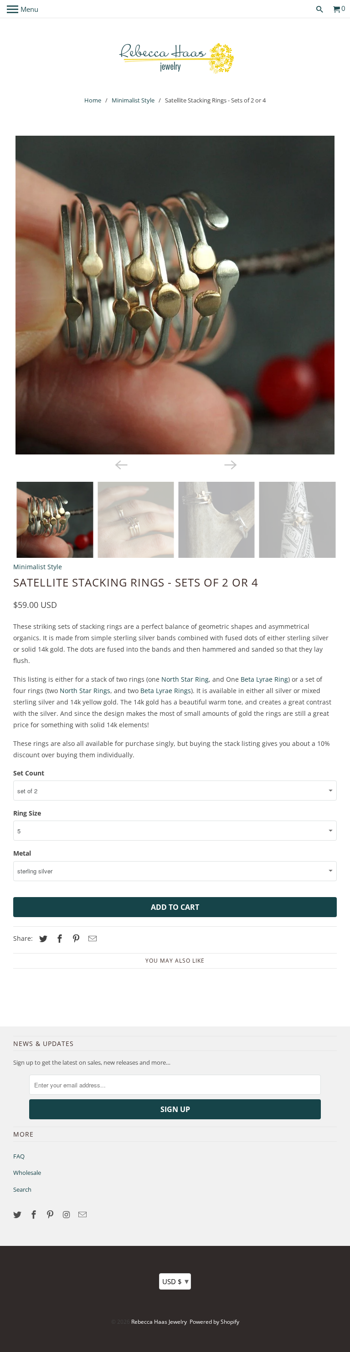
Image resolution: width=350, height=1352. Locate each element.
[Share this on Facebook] (58, 938)
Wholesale (27, 1172)
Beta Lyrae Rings (165, 690)
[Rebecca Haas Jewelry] (175, 57)
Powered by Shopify (214, 1322)
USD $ (175, 1280)
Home (92, 100)
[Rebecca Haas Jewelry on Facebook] (35, 1214)
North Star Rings (85, 690)
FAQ (19, 1156)
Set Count (28, 773)
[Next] (230, 464)
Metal (22, 853)
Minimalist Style (133, 100)
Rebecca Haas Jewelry (159, 1322)
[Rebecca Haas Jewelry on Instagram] (67, 1214)
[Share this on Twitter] (42, 938)
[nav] (22, 9)
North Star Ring (185, 679)
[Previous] (120, 464)
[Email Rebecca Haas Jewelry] (83, 1214)
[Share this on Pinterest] (74, 938)
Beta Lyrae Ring (264, 679)
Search (22, 1189)
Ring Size (27, 813)
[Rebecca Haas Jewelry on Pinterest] (51, 1214)
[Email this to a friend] (91, 938)
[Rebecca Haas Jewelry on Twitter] (18, 1214)
